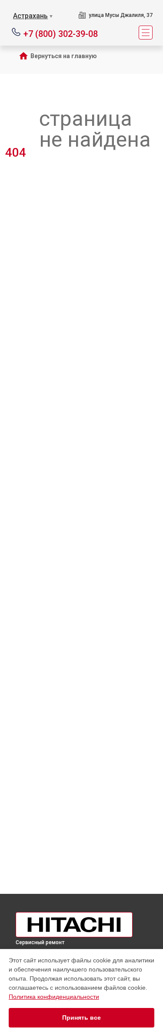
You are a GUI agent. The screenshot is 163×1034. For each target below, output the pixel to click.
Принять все (81, 1017)
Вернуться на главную (63, 56)
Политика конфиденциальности (54, 996)
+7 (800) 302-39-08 (60, 33)
